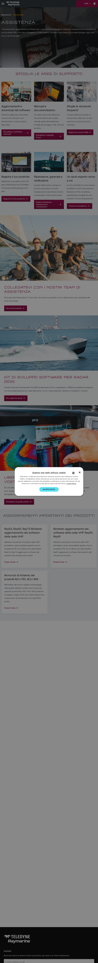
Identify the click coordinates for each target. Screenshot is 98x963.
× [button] (80, 472)
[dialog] (49, 481)
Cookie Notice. (71, 484)
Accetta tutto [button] (49, 489)
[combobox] (73, 473)
